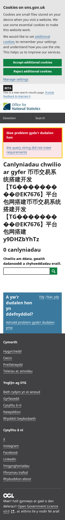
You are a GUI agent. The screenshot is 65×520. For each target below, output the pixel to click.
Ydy (41, 297)
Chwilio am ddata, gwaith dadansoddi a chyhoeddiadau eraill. (32, 261)
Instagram (11, 446)
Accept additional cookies (32, 62)
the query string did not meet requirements (28, 149)
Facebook (10, 452)
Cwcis (7, 358)
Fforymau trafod (15, 472)
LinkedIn (9, 459)
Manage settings (16, 79)
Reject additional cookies (33, 71)
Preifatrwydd (13, 364)
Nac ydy (53, 297)
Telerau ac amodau (17, 371)
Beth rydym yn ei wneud (21, 392)
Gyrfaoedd (11, 398)
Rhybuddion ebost (17, 479)
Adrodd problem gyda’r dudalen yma (30, 325)
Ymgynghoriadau (16, 466)
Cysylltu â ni (12, 405)
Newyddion (12, 412)
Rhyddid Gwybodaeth (19, 418)
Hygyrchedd (12, 351)
